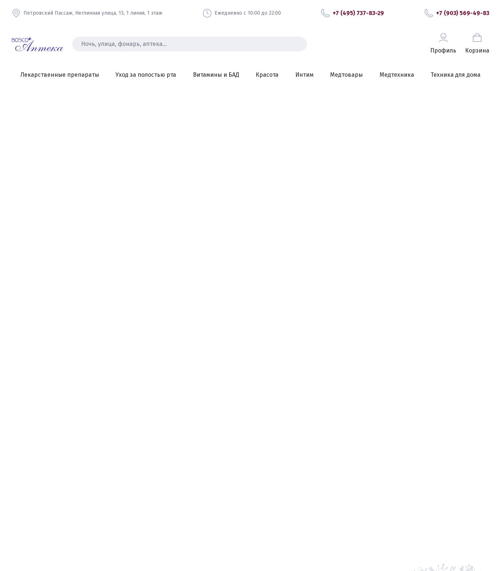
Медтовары (346, 74)
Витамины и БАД (216, 74)
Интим (304, 74)
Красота (267, 74)
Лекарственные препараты (60, 74)
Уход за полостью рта (146, 74)
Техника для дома (455, 74)
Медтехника (397, 74)
